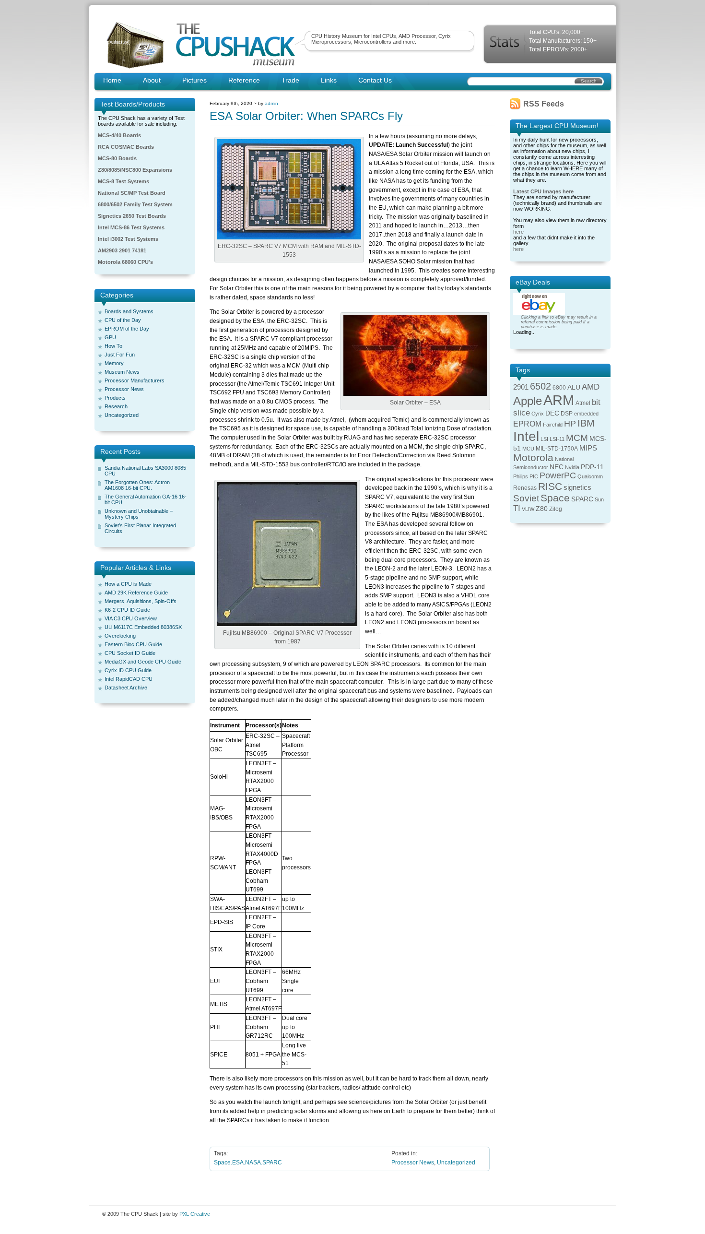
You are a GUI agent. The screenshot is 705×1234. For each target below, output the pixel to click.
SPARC (582, 499)
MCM (577, 438)
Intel (526, 436)
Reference (244, 80)
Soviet (526, 498)
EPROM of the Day (127, 329)
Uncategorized (122, 415)
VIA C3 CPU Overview (131, 618)
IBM (586, 423)
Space (555, 497)
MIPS (588, 448)
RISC (550, 486)
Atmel (583, 403)
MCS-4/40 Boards (119, 135)
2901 (521, 387)
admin (271, 103)
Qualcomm (590, 476)
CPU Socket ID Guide (130, 653)
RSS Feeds (543, 104)
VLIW (528, 509)
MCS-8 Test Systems (123, 181)
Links (329, 80)
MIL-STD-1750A (557, 448)
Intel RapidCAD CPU (129, 679)
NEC (557, 467)
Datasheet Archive (126, 687)
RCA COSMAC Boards (126, 147)
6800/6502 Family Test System (135, 204)
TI (516, 508)
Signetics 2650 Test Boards (132, 216)
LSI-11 (557, 439)
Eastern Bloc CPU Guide (133, 644)
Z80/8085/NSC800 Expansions (135, 170)
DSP (567, 413)
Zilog (555, 509)
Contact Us (375, 80)
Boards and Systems (129, 311)
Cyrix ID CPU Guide (128, 670)
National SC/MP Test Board (131, 193)
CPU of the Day (123, 320)
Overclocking (120, 636)
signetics (577, 487)
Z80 (542, 508)
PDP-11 (592, 467)
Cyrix (537, 413)
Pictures (194, 80)
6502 (540, 386)
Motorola (533, 457)
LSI (544, 439)
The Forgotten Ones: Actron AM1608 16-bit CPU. (137, 485)
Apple (527, 400)
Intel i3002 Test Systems (128, 239)
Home (112, 80)
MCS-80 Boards (117, 158)
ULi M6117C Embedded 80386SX (143, 627)
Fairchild (553, 424)
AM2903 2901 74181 (122, 250)
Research (116, 406)
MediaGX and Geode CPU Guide (143, 661)
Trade (290, 80)
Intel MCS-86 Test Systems (131, 227)
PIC (533, 476)
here (518, 232)
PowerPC (558, 475)
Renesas (525, 488)
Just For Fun (120, 354)
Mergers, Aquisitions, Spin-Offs (140, 601)
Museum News (122, 372)
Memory (114, 363)
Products (115, 398)
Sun (599, 499)
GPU (110, 337)
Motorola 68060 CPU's (125, 262)
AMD (590, 387)
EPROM (527, 424)
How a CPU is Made (128, 584)
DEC (552, 413)
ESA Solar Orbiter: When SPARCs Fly (306, 115)
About (152, 80)
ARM (558, 400)
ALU (573, 387)
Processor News (124, 389)
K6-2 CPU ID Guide (127, 610)
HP (570, 423)
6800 (559, 387)
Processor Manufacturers (134, 380)
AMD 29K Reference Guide (136, 592)
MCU (528, 448)
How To (113, 346)
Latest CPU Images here (543, 191)
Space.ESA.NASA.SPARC (248, 1162)
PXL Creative (194, 1214)
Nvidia (572, 467)
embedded (586, 413)
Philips (520, 476)
